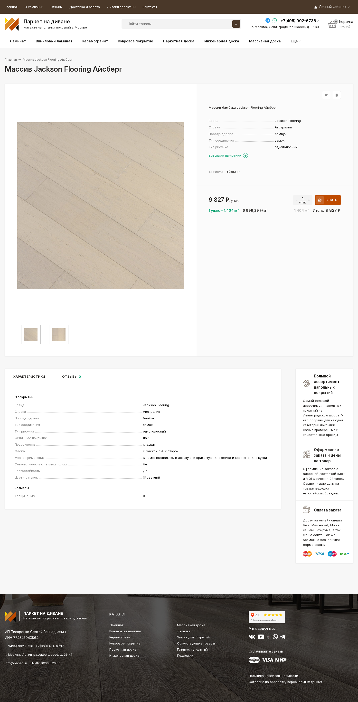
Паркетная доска (122, 649)
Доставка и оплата (84, 7)
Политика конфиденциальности (273, 676)
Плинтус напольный (192, 649)
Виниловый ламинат (125, 631)
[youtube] (261, 638)
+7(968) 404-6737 (50, 646)
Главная (11, 7)
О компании (34, 7)
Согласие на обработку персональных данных (285, 682)
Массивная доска (191, 625)
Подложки (185, 655)
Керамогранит (120, 637)
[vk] (252, 638)
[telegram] (282, 638)
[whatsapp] (275, 638)
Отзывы (56, 7)
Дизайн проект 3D (121, 7)
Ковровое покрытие (125, 643)
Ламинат (116, 625)
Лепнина (183, 631)
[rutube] (268, 638)
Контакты (150, 7)
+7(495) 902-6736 (298, 20)
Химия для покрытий (193, 637)
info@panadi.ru (16, 663)
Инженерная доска (124, 655)
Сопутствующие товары (196, 643)
